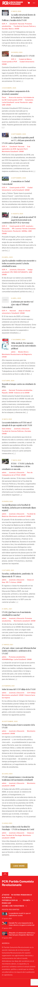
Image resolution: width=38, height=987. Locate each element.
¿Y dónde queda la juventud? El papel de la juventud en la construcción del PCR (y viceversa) (19, 220)
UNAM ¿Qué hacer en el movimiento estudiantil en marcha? (16, 613)
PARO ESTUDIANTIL (21, 272)
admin (13, 352)
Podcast (6, 903)
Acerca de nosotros (16, 97)
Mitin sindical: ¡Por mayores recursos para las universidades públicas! (23, 346)
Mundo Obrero (23, 352)
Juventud (18, 228)
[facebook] (9, 888)
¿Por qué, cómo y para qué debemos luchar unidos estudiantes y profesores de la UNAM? (19, 651)
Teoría (26, 900)
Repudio (5, 393)
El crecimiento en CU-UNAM (22, 55)
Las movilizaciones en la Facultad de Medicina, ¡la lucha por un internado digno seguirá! (19, 507)
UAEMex (24, 231)
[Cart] (29, 3)
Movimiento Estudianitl (10, 151)
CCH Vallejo (31, 693)
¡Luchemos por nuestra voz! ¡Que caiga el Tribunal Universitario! (17, 304)
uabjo (31, 102)
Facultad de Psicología (14, 835)
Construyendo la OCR (17, 226)
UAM (3, 105)
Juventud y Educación (17, 269)
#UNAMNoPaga (7, 659)
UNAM (16, 29)
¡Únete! (6, 895)
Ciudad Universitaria (27, 62)
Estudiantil (13, 24)
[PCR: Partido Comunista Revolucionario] (12, 4)
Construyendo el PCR (9, 62)
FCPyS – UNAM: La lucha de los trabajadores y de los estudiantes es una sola (18, 466)
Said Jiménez (6, 429)
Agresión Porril (22, 149)
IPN (13, 228)
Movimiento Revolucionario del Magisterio (17, 354)
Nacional (21, 24)
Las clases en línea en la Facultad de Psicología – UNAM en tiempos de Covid (18, 828)
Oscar (4, 97)
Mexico (11, 29)
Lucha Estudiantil (8, 102)
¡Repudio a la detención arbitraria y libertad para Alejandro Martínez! (22, 934)
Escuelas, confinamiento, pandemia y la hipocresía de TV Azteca (17, 575)
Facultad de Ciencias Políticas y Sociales (16, 431)
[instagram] (14, 888)
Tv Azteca (12, 582)
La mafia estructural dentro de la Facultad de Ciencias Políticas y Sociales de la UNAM (18, 17)
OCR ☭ (4, 24)
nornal (17, 102)
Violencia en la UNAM (21, 393)
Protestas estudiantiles (24, 390)
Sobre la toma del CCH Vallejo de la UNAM (18, 689)
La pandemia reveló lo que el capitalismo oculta (20, 914)
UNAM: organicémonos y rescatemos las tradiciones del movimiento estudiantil (18, 778)
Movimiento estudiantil (17, 516)
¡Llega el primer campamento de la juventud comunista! (15, 92)
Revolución (24, 102)
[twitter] (4, 888)
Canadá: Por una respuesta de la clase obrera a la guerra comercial (21, 924)
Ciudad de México (25, 59)
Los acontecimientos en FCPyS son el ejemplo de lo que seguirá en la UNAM (17, 424)
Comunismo (29, 100)
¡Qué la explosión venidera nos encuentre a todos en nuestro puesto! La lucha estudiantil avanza (19, 263)
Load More (18, 866)
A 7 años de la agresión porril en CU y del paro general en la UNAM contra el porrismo (18, 140)
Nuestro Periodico (21, 895)
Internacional (10, 900)
